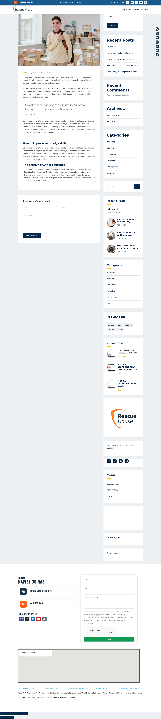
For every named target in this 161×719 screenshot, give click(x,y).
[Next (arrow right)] (10, 717)
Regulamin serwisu (114, 553)
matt (42, 73)
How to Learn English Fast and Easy (120, 53)
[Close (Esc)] (3, 713)
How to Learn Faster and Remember (120, 59)
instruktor (128, 325)
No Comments (54, 73)
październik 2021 (113, 115)
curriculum (111, 325)
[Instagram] (132, 2)
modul (120, 329)
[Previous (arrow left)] (3, 717)
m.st (106, 693)
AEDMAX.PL (22, 693)
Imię (85, 579)
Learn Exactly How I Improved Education (122, 72)
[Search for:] (123, 186)
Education (110, 148)
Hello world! (111, 47)
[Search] (137, 186)
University (110, 173)
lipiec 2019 (111, 121)
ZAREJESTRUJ (137, 9)
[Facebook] (127, 2)
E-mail (86, 589)
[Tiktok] (145, 2)
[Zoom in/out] (24, 713)
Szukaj (109, 16)
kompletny (111, 329)
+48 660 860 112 (26, 2)
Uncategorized (112, 167)
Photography (112, 154)
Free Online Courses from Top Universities (123, 65)
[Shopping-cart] (157, 33)
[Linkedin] (136, 2)
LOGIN (146, 9)
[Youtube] (141, 2)
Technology (111, 160)
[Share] (10, 713)
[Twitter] (115, 461)
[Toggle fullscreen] (17, 713)
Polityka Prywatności (115, 538)
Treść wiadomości (90, 598)
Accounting (111, 142)
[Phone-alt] (157, 29)
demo (120, 325)
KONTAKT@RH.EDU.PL (41, 590)
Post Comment (31, 236)
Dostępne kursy (126, 9)
